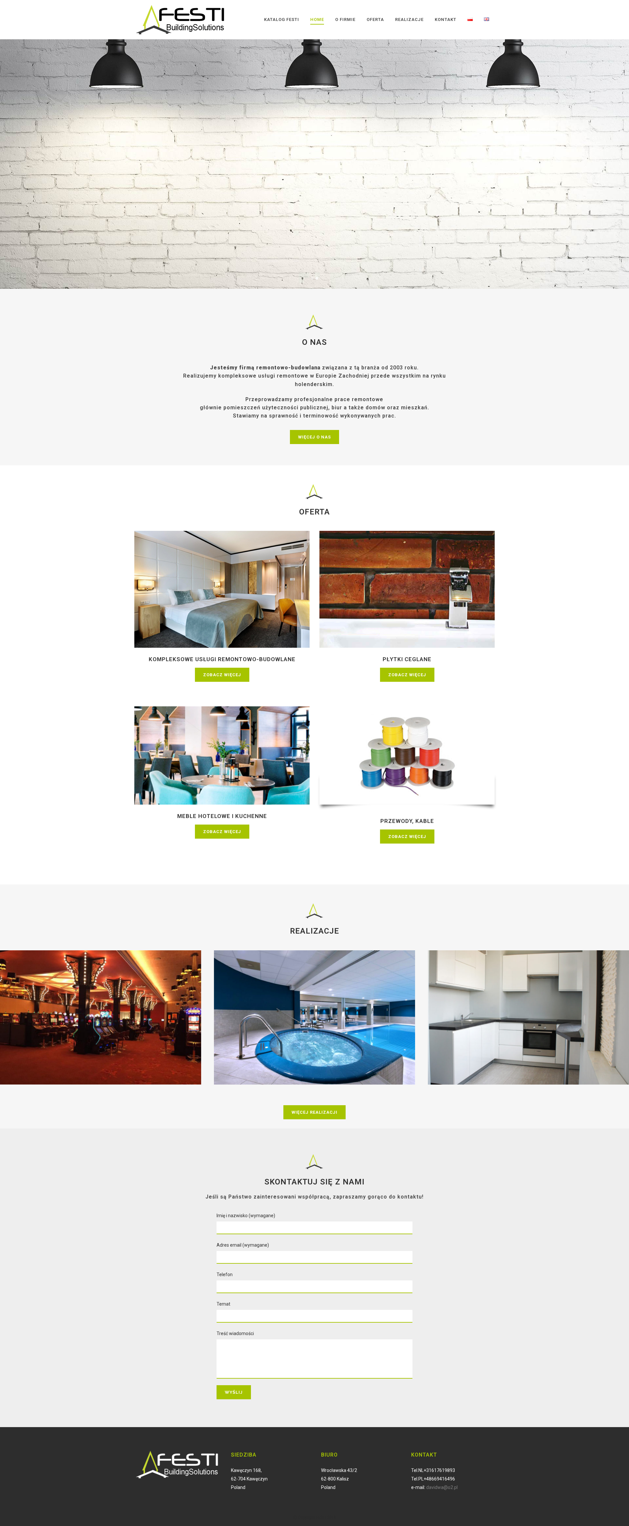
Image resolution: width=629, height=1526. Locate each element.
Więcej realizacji (314, 1112)
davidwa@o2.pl (442, 1487)
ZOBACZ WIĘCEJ (162, 183)
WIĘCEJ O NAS (314, 437)
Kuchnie (528, 1006)
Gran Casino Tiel (101, 1006)
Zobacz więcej (222, 674)
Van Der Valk (314, 1006)
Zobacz (100, 1025)
